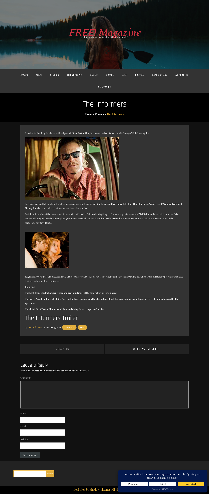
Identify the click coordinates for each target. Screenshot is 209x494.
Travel (139, 75)
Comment (25, 377)
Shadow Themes (100, 489)
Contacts (104, 87)
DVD (82, 327)
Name (23, 413)
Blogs (94, 75)
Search (50, 473)
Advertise (181, 75)
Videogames (159, 75)
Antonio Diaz (35, 327)
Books (110, 75)
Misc (39, 75)
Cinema (54, 75)
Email (23, 426)
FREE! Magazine (104, 32)
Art (124, 75)
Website (24, 439)
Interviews (74, 75)
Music (24, 75)
